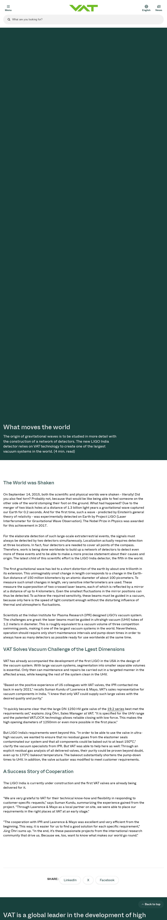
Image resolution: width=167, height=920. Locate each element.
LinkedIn (70, 880)
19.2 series (115, 709)
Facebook (107, 880)
